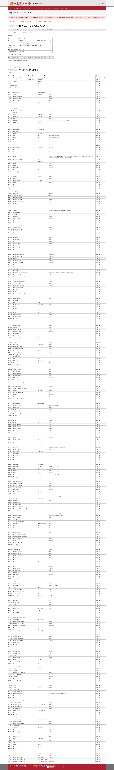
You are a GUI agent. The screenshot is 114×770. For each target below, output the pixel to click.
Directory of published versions (84, 17)
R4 (99, 17)
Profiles (42, 8)
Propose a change (59, 767)
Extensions (49, 8)
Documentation (27, 8)
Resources (35, 8)
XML (20, 49)
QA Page (57, 765)
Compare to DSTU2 (41, 767)
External (72, 29)
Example (19, 67)
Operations (56, 8)
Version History (20, 767)
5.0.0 (58, 17)
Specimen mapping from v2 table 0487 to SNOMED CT (35, 57)
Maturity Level (46, 29)
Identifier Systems (47, 21)
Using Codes (12, 21)
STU (31, 17)
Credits (34, 767)
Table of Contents (28, 767)
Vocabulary (11, 29)
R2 (103, 17)
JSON (23, 49)
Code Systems (23, 12)
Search (14, 767)
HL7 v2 (23, 32)
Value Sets (29, 21)
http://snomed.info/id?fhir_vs (15, 57)
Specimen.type (13, 67)
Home (10, 8)
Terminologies (64, 8)
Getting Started (17, 8)
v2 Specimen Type (40, 32)
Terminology (15, 12)
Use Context (85, 29)
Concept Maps (38, 21)
